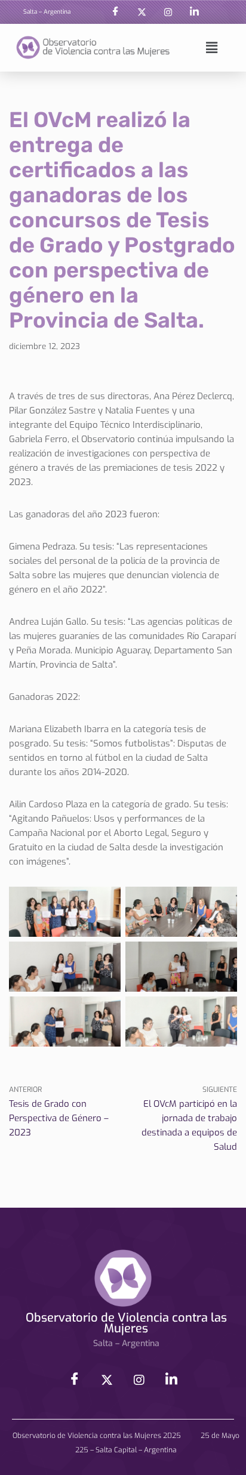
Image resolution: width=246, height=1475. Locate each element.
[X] (142, 12)
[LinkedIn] (195, 12)
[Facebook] (116, 12)
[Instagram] (168, 12)
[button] (211, 47)
